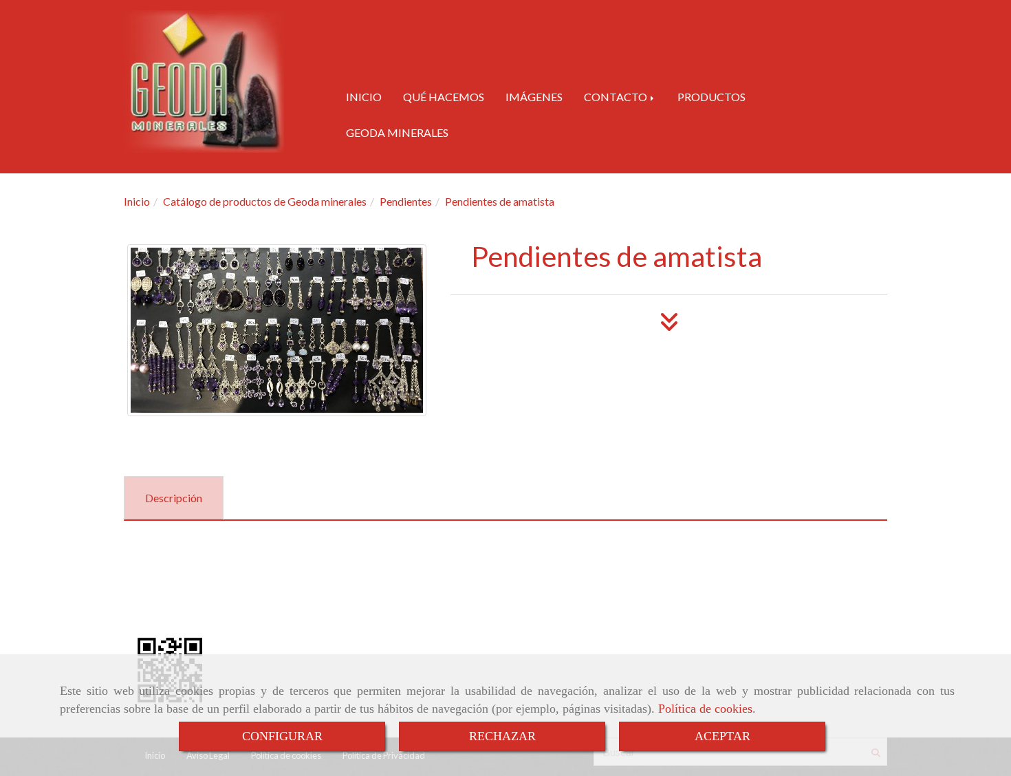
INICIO (364, 96)
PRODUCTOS (711, 96)
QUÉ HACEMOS (443, 96)
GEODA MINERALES (397, 132)
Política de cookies (705, 708)
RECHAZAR (502, 736)
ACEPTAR (722, 736)
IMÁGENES (534, 96)
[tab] (174, 498)
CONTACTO (616, 96)
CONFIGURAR (282, 736)
